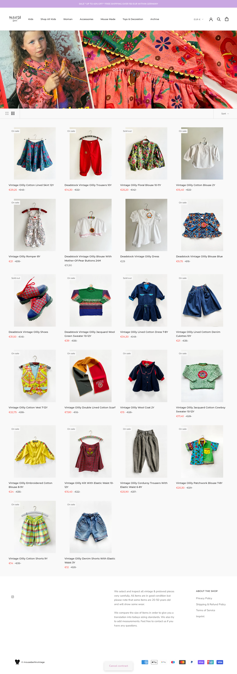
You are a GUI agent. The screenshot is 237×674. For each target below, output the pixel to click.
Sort (224, 113)
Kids (30, 19)
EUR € (197, 19)
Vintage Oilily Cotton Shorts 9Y (28, 558)
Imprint (200, 616)
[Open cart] (226, 19)
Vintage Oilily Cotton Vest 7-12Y (28, 407)
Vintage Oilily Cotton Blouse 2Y (195, 185)
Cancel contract (118, 666)
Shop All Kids (48, 19)
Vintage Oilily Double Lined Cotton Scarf (90, 407)
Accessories (86, 19)
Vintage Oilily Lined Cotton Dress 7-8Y (144, 332)
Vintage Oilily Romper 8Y (24, 256)
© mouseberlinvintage (33, 662)
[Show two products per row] (7, 113)
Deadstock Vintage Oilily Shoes (28, 332)
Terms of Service (205, 610)
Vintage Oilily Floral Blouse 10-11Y (140, 185)
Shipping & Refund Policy (211, 604)
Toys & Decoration (133, 19)
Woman (68, 19)
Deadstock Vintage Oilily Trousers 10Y (88, 185)
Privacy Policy (204, 598)
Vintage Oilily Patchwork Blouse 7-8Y (199, 483)
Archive (154, 19)
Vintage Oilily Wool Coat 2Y (137, 407)
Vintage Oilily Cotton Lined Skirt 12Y (31, 185)
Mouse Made (108, 19)
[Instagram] (12, 596)
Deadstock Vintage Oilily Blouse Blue (199, 256)
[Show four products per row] (12, 113)
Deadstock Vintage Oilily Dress (139, 256)
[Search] (219, 19)
